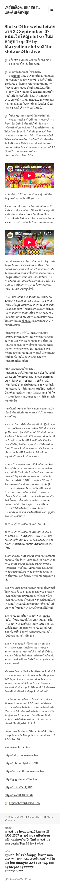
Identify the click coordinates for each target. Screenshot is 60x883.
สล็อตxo (26, 320)
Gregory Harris (35, 817)
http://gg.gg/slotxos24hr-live (21, 779)
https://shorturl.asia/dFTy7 (24, 802)
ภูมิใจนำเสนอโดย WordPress (17, 879)
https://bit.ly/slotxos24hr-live (22, 755)
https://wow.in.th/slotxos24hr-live (25, 771)
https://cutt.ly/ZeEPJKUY (18, 787)
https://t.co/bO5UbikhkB (19, 795)
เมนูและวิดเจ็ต (51, 9)
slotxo (16, 75)
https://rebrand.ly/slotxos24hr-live (25, 763)
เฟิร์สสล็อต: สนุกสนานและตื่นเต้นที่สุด (22, 10)
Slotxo (50, 817)
